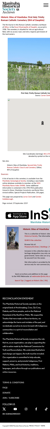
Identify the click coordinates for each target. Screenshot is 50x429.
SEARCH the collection (33, 240)
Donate (6, 393)
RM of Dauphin (36, 20)
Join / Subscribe (11, 398)
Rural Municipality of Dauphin (25, 27)
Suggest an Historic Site (34, 281)
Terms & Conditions (13, 383)
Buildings (44, 247)
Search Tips (19, 281)
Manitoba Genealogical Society (14, 181)
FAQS (5, 388)
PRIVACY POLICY (34, 426)
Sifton (6, 27)
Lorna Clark (45, 96)
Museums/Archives (32, 247)
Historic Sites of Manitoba (14, 17)
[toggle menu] (45, 4)
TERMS (43, 426)
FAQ (46, 281)
